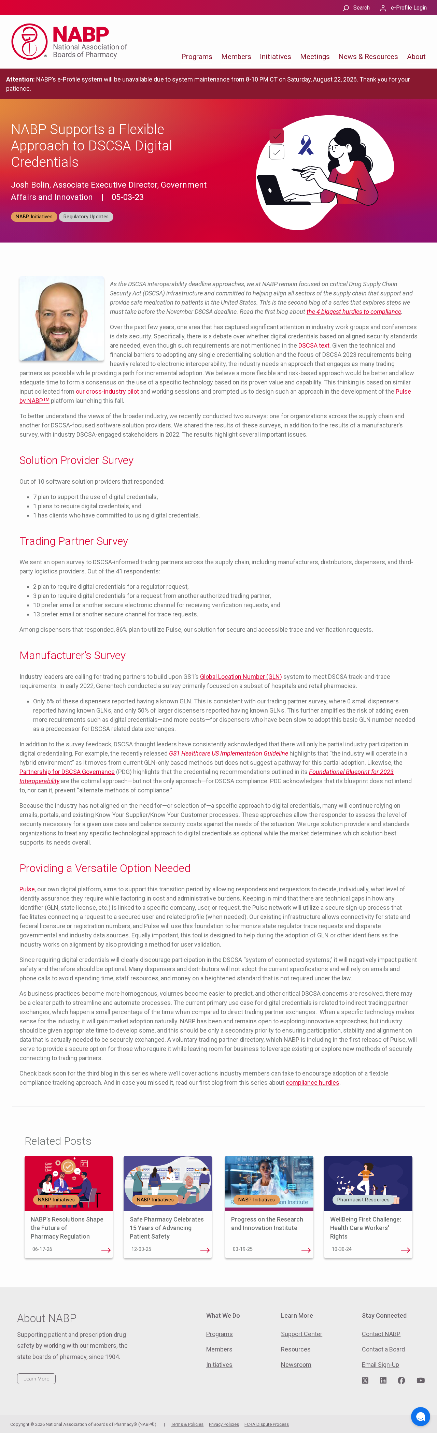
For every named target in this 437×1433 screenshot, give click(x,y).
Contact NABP (381, 1333)
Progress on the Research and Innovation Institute (306, 1250)
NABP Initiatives (34, 217)
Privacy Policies (224, 1424)
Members (236, 57)
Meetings (315, 57)
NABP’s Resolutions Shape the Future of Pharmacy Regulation (67, 1228)
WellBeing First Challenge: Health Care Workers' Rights (365, 1228)
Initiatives (275, 57)
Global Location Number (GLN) (241, 676)
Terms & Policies (187, 1424)
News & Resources (368, 57)
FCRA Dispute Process (266, 1424)
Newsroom (296, 1364)
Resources (296, 1349)
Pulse (27, 889)
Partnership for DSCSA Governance (67, 771)
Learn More (36, 1379)
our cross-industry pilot (107, 391)
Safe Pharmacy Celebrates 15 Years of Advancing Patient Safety (167, 1228)
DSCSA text (313, 345)
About (416, 57)
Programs (196, 57)
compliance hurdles (312, 1082)
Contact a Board (383, 1349)
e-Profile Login (409, 7)
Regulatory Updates (86, 217)
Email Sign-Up (380, 1364)
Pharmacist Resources (363, 1200)
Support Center (301, 1333)
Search (361, 7)
